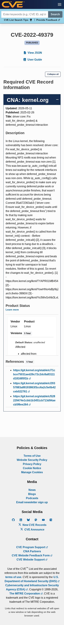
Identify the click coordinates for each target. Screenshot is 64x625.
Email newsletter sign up (32, 502)
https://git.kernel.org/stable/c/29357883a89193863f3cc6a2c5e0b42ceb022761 (34, 387)
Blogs (32, 494)
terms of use (13, 577)
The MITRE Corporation (25, 593)
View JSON (34, 52)
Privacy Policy (32, 464)
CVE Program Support (31, 547)
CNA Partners (32, 551)
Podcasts (32, 498)
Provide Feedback (47, 20)
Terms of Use (32, 455)
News (32, 489)
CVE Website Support (31, 559)
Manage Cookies (32, 472)
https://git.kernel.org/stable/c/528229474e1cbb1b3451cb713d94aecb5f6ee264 (34, 400)
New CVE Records (34, 524)
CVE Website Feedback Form (31, 555)
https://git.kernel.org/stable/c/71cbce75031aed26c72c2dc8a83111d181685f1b (34, 374)
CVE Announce (34, 529)
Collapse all (53, 74)
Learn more (12, 309)
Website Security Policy (32, 459)
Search (55, 14)
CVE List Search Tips (16, 20)
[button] (59, 4)
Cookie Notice (32, 468)
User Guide (34, 59)
